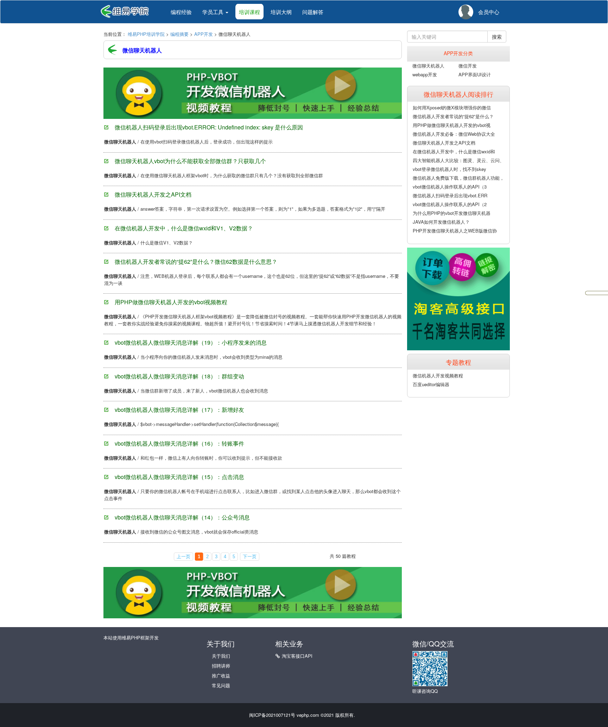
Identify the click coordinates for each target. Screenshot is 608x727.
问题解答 (312, 11)
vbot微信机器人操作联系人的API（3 (450, 186)
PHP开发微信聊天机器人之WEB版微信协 (455, 230)
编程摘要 (179, 34)
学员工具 (213, 11)
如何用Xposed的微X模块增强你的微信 (452, 107)
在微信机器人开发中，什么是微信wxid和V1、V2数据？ (184, 228)
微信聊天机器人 (428, 65)
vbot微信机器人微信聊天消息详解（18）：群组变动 (179, 376)
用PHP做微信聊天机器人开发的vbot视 (451, 125)
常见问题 (221, 685)
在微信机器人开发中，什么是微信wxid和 (454, 151)
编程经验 (181, 11)
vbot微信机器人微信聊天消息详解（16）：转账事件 (179, 443)
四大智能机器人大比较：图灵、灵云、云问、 (458, 160)
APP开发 (203, 34)
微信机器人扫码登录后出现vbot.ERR (450, 195)
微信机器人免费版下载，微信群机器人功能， (458, 177)
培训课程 (249, 11)
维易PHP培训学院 (146, 34)
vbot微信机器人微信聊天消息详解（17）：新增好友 (179, 410)
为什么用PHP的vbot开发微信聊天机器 (451, 213)
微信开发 (467, 65)
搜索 (497, 36)
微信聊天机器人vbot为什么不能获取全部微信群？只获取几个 (190, 161)
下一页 (249, 556)
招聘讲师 (221, 665)
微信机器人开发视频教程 (438, 375)
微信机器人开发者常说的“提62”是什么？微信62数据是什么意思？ (196, 261)
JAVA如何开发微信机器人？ (441, 221)
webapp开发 (424, 74)
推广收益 (221, 675)
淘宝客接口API (297, 655)
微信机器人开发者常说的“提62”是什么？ (453, 116)
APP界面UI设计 (474, 74)
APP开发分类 (458, 53)
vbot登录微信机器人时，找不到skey (449, 169)
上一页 (183, 556)
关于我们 (221, 655)
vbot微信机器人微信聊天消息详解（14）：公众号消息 (182, 517)
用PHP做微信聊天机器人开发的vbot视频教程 (171, 302)
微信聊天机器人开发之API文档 (153, 194)
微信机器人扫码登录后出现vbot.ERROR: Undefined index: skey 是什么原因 (209, 127)
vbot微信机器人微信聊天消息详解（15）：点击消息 (179, 477)
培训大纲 (281, 11)
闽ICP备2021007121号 (272, 715)
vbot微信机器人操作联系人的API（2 (450, 204)
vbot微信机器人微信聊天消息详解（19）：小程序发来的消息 (191, 342)
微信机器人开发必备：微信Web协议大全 (454, 133)
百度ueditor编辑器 (431, 384)
